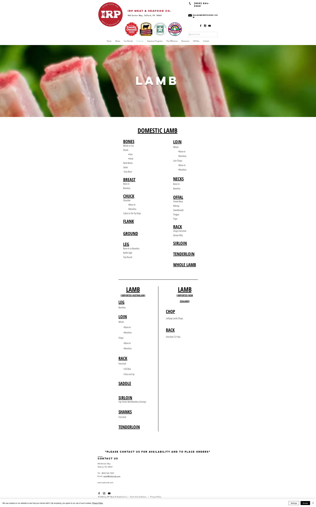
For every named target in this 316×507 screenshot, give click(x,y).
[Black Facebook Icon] (200, 25)
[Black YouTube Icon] (209, 25)
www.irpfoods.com (105, 482)
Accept (305, 503)
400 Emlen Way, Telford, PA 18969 (145, 15)
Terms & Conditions (139, 497)
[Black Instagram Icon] (205, 25)
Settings (294, 503)
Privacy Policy (155, 497)
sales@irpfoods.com (111, 476)
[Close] (313, 503)
